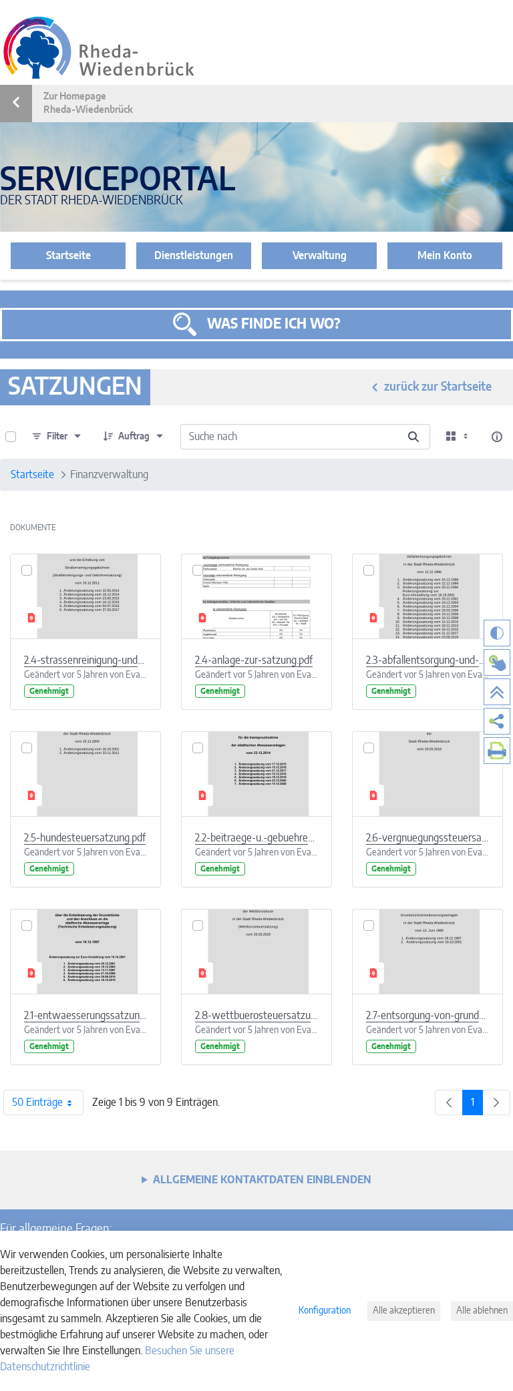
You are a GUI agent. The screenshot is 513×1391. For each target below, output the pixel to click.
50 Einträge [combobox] (37, 1102)
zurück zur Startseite (438, 387)
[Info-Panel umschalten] (497, 436)
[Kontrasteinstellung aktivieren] (497, 633)
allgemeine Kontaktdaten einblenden (262, 1180)
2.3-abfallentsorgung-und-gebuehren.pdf (427, 660)
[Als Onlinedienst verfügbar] (497, 662)
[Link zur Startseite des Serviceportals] (99, 47)
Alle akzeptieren (404, 1311)
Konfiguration (325, 1311)
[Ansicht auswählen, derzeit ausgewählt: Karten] (458, 436)
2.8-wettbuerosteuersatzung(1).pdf (256, 1015)
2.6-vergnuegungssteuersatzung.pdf (427, 838)
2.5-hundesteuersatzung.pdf (85, 838)
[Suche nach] (413, 436)
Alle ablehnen (482, 1311)
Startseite (68, 255)
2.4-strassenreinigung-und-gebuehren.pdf (85, 660)
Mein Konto (444, 255)
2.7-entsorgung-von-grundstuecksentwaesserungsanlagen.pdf (427, 1015)
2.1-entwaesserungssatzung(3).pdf (85, 1015)
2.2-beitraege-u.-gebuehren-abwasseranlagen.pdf (256, 838)
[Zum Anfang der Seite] (497, 691)
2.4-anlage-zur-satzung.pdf (254, 660)
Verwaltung (320, 255)
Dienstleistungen (193, 255)
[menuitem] (497, 721)
